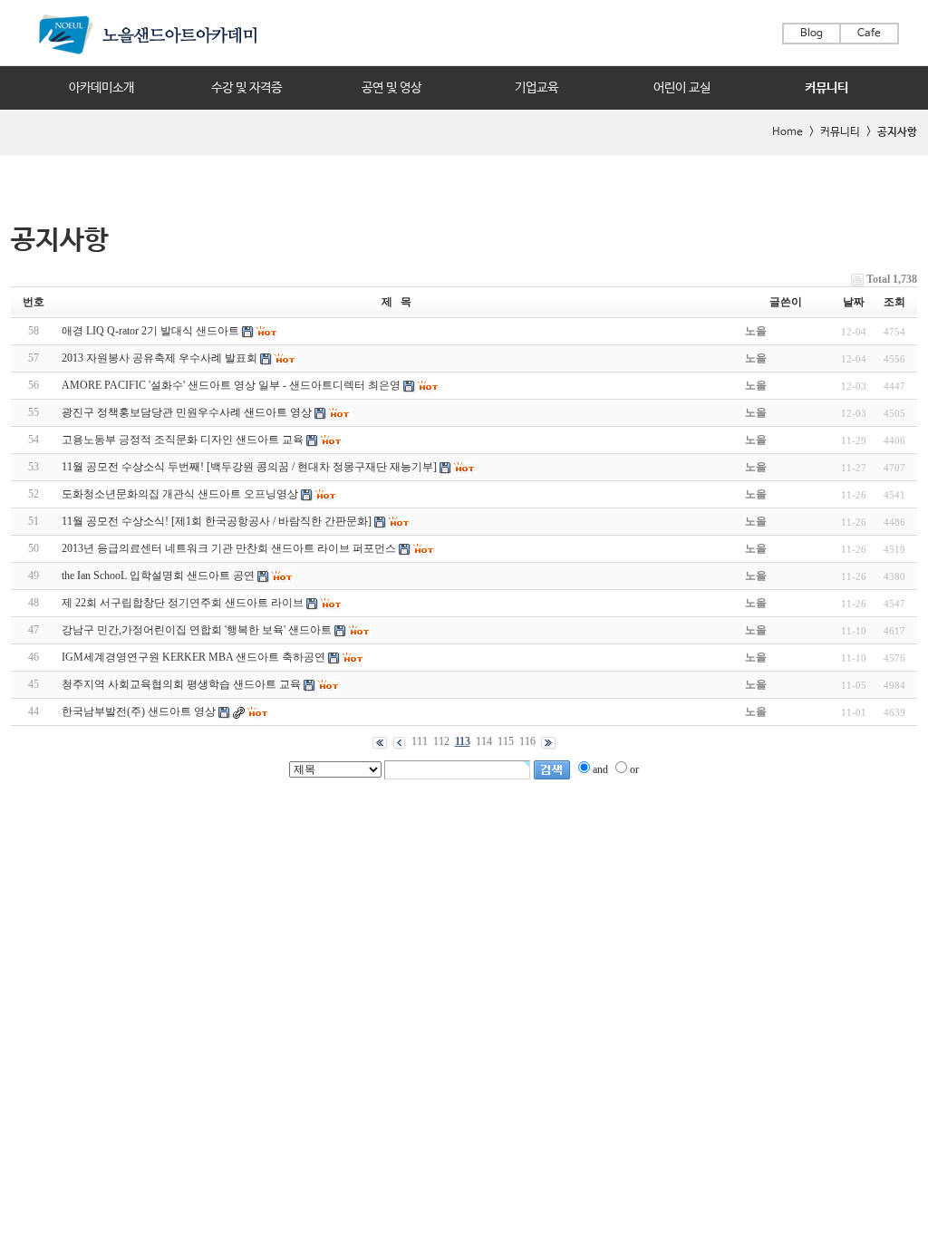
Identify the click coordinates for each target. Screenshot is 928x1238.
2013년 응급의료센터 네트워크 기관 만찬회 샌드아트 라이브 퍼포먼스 (229, 548)
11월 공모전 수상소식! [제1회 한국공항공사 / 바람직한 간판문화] (217, 521)
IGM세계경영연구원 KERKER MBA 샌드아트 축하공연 (193, 657)
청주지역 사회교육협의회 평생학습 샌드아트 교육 (181, 684)
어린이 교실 (681, 88)
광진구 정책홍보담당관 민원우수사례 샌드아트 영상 (187, 412)
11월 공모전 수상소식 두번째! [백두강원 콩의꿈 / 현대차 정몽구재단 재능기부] (249, 466)
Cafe (869, 33)
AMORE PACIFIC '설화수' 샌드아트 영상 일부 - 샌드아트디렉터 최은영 (231, 385)
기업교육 (536, 88)
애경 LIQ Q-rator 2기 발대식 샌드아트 (150, 330)
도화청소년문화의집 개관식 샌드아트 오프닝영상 (180, 494)
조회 (894, 301)
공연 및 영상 (391, 88)
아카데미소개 (101, 88)
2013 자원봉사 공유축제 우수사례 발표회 (159, 358)
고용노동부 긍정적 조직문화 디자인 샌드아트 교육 (183, 439)
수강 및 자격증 (246, 88)
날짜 (854, 301)
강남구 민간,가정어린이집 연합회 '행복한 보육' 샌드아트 (198, 630)
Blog (811, 33)
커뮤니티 (826, 88)
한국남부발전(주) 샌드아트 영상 (139, 711)
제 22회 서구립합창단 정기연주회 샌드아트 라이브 (183, 602)
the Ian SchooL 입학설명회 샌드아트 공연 (158, 575)
